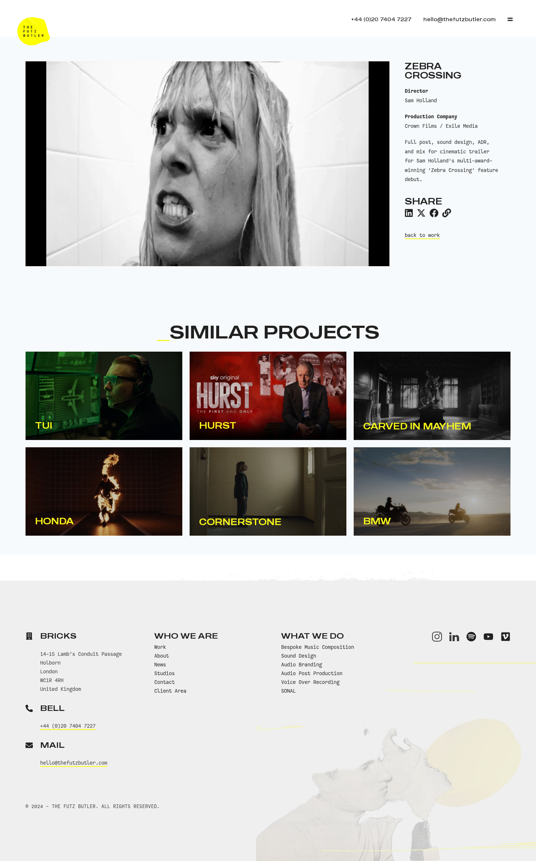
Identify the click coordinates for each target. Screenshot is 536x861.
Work (160, 647)
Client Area (170, 691)
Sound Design (298, 656)
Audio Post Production (311, 673)
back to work (422, 235)
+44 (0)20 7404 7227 (68, 726)
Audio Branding (301, 664)
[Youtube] (488, 637)
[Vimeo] (505, 637)
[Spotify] (471, 637)
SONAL (288, 691)
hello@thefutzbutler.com (73, 762)
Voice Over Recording (310, 682)
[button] (409, 213)
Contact (164, 682)
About (161, 656)
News (160, 664)
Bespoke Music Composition (317, 647)
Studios (164, 673)
